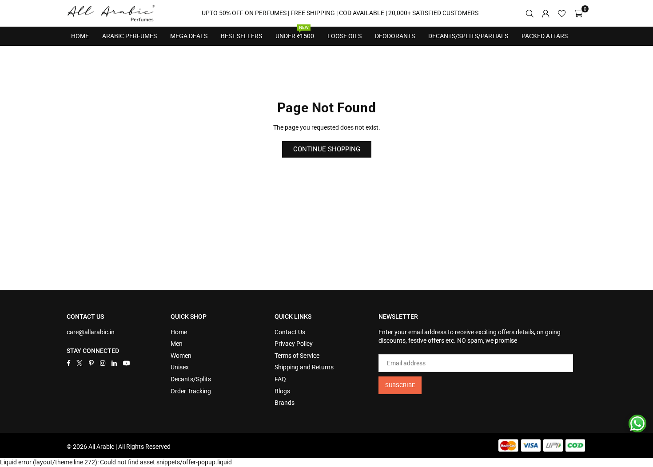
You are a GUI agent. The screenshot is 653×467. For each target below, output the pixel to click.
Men (177, 343)
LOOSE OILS (344, 36)
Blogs (282, 391)
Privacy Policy (294, 343)
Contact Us (290, 332)
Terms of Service (297, 355)
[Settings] (545, 13)
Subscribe (400, 385)
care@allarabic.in (91, 332)
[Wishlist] (561, 13)
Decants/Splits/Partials (468, 36)
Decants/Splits (191, 379)
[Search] (530, 13)
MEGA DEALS (188, 36)
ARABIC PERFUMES (129, 36)
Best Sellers (241, 33)
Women (181, 355)
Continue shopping (326, 149)
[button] (578, 13)
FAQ (280, 379)
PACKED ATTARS (545, 36)
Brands (285, 402)
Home (80, 36)
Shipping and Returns (304, 367)
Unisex (180, 367)
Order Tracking (191, 391)
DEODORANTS (395, 36)
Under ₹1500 (294, 33)
